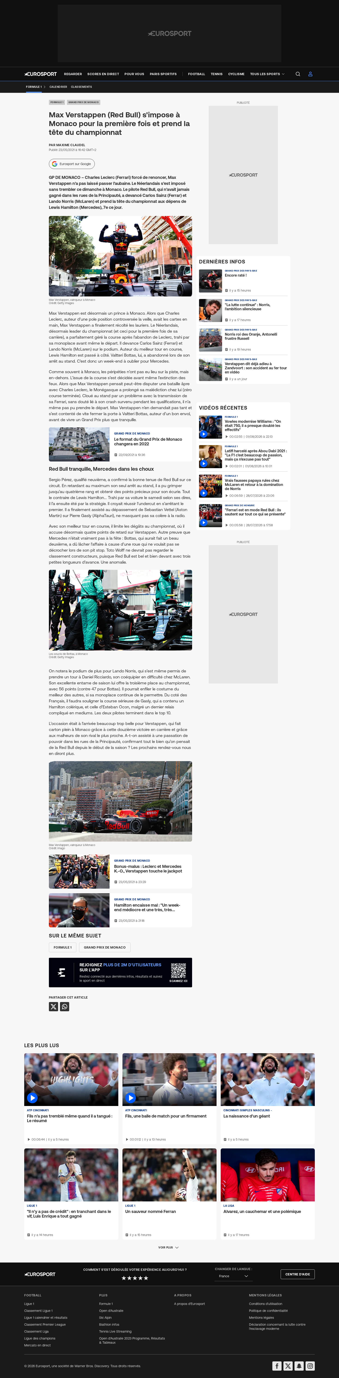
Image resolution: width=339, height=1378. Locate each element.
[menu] (298, 74)
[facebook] (277, 1366)
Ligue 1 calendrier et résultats (45, 1317)
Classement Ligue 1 (38, 1311)
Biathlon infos (109, 1324)
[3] (135, 1278)
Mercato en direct (37, 1345)
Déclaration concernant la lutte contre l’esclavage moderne (277, 1327)
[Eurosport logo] (40, 74)
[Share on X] (53, 1006)
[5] (146, 1278)
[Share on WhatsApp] (64, 1006)
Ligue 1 (29, 1304)
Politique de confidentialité (268, 1311)
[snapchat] (299, 1366)
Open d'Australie (111, 1311)
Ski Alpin (105, 1317)
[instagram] (310, 1366)
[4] (140, 1278)
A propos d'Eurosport (189, 1304)
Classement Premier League (45, 1324)
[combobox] (233, 1276)
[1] (124, 1278)
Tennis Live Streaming (115, 1331)
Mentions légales (261, 1317)
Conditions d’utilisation (265, 1304)
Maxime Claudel (70, 145)
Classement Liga (36, 1331)
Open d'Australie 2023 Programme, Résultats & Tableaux (132, 1340)
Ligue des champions (39, 1338)
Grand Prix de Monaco (83, 102)
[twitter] (288, 1366)
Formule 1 (57, 102)
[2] (129, 1278)
